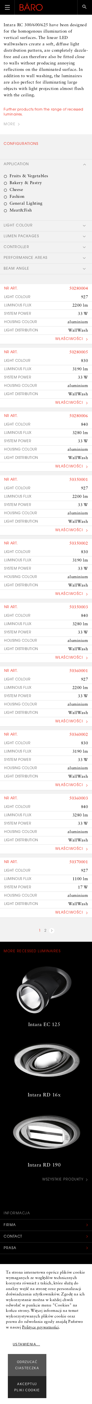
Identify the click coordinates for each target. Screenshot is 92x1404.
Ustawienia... (26, 1344)
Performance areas (26, 258)
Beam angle (16, 269)
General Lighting (26, 203)
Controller (16, 247)
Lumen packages (21, 236)
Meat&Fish (21, 210)
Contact (13, 1237)
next (51, 931)
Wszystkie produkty (62, 1179)
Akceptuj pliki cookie (27, 1387)
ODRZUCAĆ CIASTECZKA (27, 1365)
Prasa (10, 1248)
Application (16, 164)
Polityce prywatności (40, 1327)
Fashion (17, 197)
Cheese (16, 190)
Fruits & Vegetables (29, 176)
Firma (10, 1225)
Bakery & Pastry (26, 183)
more (9, 124)
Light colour (18, 225)
